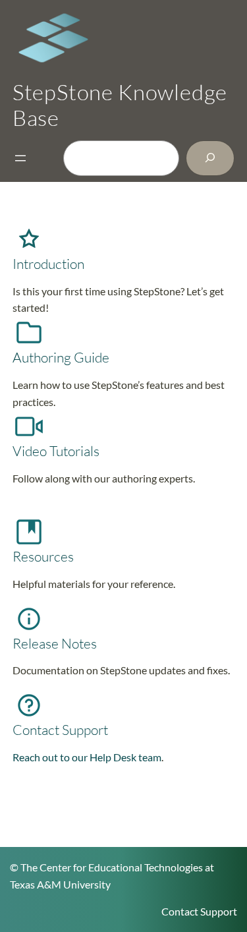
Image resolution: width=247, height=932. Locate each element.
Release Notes (55, 643)
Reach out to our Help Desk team (87, 757)
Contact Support (60, 729)
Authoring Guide (61, 357)
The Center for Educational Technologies (111, 867)
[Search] (210, 157)
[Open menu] (20, 158)
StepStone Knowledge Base (120, 104)
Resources (43, 556)
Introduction (48, 263)
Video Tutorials (56, 450)
